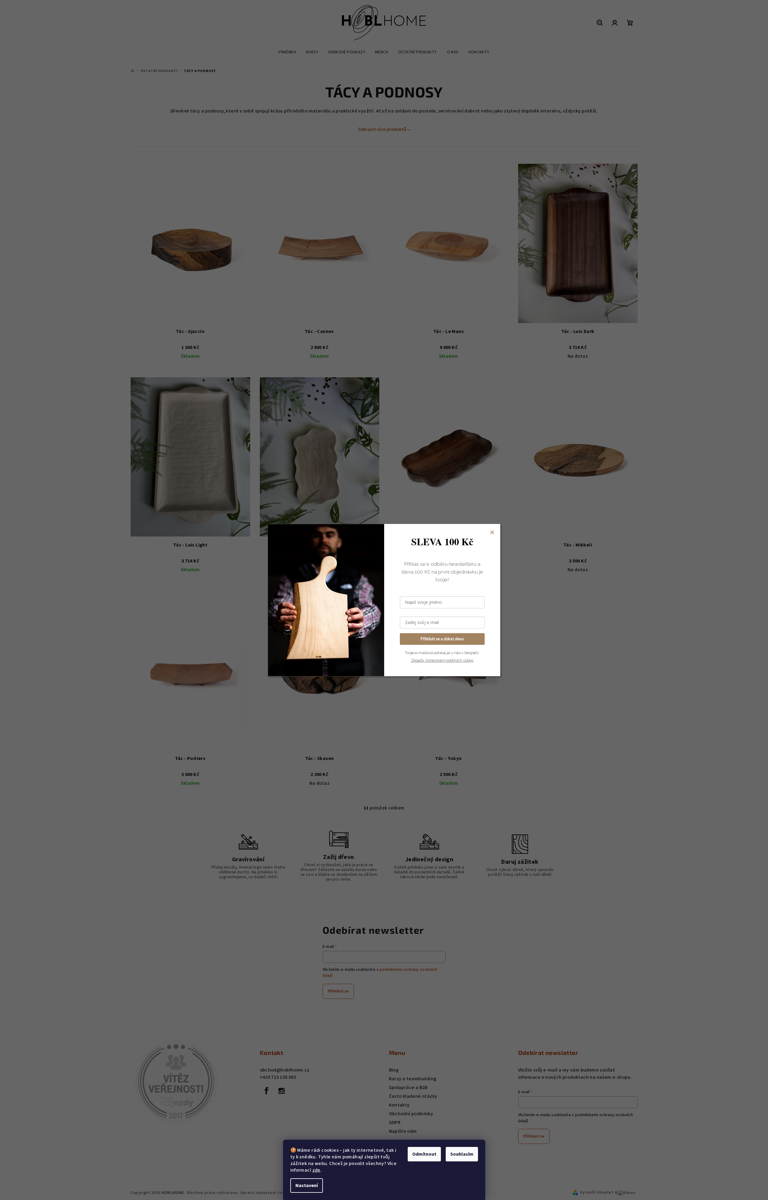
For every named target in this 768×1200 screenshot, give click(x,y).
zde (316, 1170)
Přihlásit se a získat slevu (442, 638)
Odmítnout (424, 1154)
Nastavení (306, 1185)
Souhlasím (461, 1154)
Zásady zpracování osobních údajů (442, 660)
